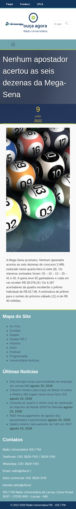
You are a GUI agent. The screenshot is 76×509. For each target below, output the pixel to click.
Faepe (9, 4)
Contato (15, 330)
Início (13, 347)
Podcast (15, 352)
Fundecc (25, 4)
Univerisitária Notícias (24, 360)
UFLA (40, 4)
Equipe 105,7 (18, 339)
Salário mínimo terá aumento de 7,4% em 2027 (41, 424)
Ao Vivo (15, 326)
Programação (19, 356)
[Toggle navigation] (13, 44)
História (15, 343)
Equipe (14, 335)
